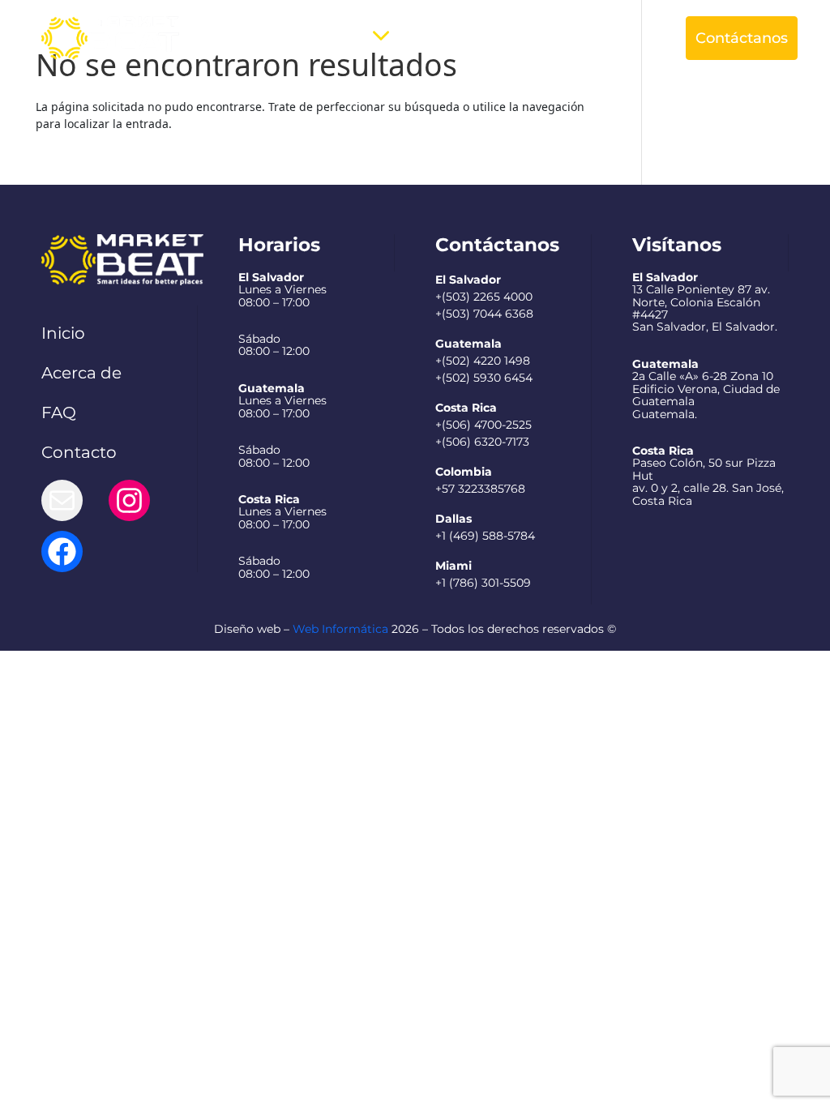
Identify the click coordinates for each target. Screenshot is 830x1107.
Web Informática (340, 629)
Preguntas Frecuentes (481, 38)
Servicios (330, 38)
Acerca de (244, 38)
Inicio (63, 333)
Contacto (79, 452)
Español (609, 38)
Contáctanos (741, 38)
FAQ (58, 412)
